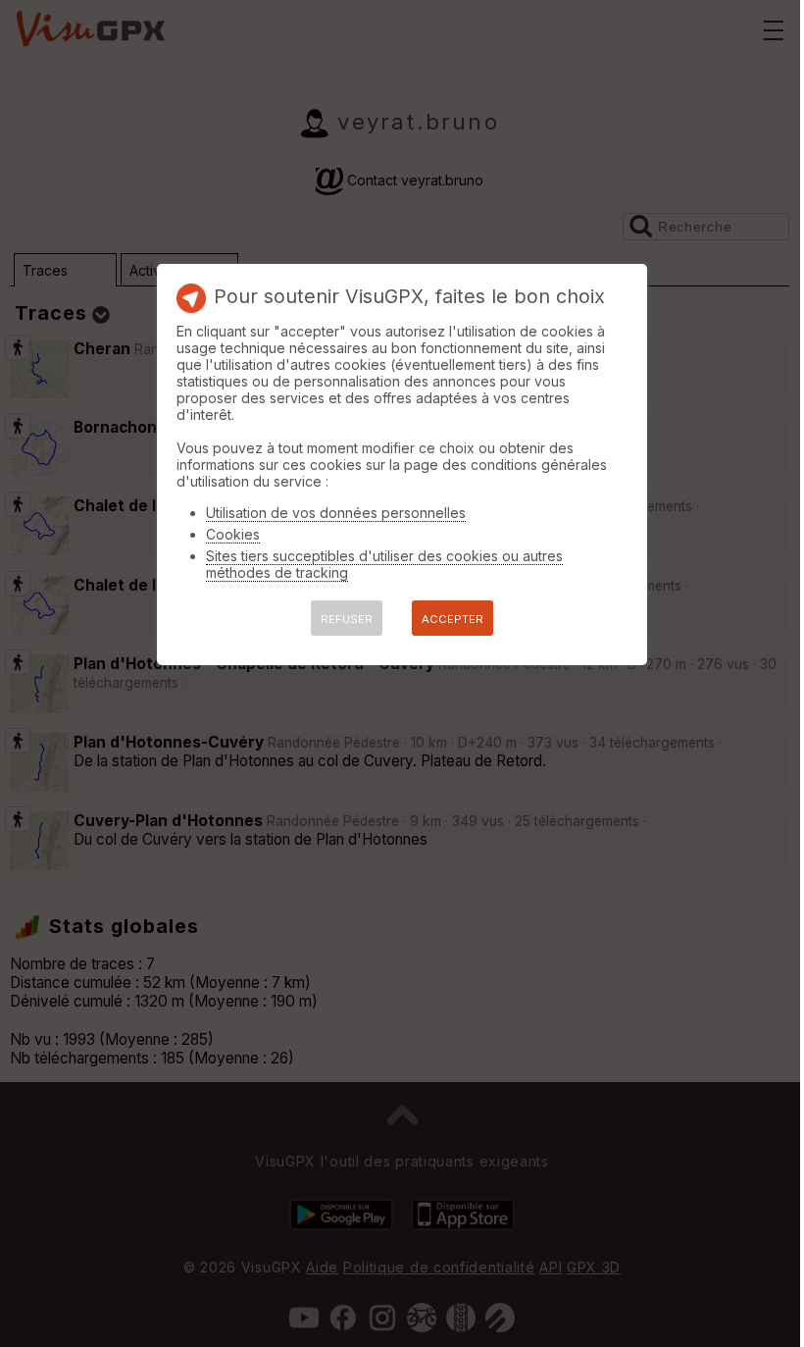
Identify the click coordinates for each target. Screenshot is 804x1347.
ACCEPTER (452, 619)
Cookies (233, 534)
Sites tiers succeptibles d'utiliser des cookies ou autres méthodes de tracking (384, 564)
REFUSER (347, 619)
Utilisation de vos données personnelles (336, 512)
